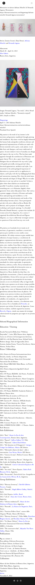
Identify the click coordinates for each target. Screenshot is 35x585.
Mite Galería (4, 53)
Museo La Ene (23, 521)
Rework (2, 311)
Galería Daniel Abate (19, 443)
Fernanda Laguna (14, 43)
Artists (2, 573)
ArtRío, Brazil (18, 494)
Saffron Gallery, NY (17, 440)
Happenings (4, 120)
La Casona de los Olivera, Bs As (10, 477)
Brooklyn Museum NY (21, 519)
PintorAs (24, 304)
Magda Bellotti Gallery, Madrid (22, 489)
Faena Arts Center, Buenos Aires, (21, 497)
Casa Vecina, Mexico (15, 452)
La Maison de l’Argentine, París (22, 506)
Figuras (9, 311)
